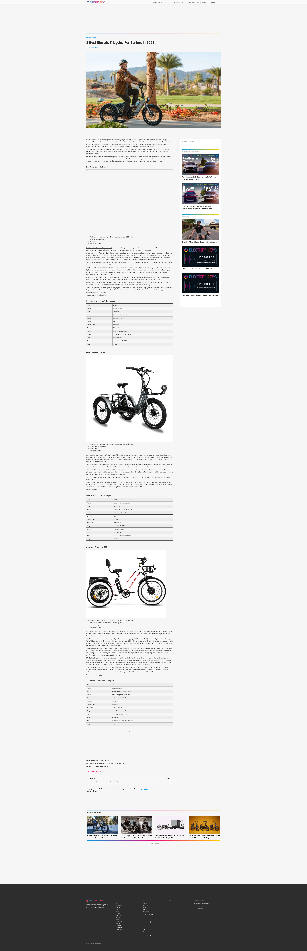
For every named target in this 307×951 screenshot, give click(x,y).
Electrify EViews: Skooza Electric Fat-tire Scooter (199, 242)
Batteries (118, 919)
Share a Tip (145, 905)
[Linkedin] (181, 903)
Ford (144, 920)
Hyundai (145, 928)
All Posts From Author (96, 771)
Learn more (122, 763)
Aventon (145, 934)
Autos (167, 2)
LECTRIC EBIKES (104, 760)
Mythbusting (119, 915)
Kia (143, 924)
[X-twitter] (171, 903)
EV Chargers (119, 921)
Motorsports (119, 927)
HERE (104, 295)
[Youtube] (174, 903)
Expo (199, 2)
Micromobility (179, 2)
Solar (117, 933)
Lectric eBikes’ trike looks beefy (96, 455)
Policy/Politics (119, 929)
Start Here (157, 2)
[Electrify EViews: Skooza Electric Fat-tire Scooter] (200, 229)
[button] (219, 2)
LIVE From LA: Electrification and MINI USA (197, 269)
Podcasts (118, 913)
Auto (117, 903)
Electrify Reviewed (190, 152)
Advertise (145, 903)
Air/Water (118, 917)
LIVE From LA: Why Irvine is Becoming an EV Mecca (200, 296)
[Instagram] (178, 903)
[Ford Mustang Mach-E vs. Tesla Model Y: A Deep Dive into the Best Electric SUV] (200, 164)
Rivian (144, 932)
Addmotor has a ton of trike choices (98, 631)
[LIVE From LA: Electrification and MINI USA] (200, 256)
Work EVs (118, 935)
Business (118, 923)
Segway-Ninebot (147, 936)
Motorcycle (118, 925)
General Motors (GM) (148, 922)
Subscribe (145, 909)
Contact (144, 907)
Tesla (144, 918)
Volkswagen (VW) (147, 930)
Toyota (144, 926)
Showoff (205, 2)
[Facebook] (168, 903)
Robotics (118, 931)
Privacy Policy (146, 911)
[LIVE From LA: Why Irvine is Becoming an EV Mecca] (200, 283)
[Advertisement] (129, 744)
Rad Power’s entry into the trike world (99, 248)
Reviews (192, 2)
